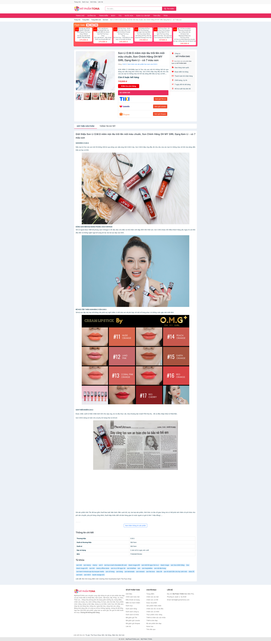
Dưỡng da (92, 15)
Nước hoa (129, 15)
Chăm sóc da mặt (152, 597)
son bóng (119, 571)
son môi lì (87, 575)
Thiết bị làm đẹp (152, 620)
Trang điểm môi (96, 20)
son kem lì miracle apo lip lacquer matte (90, 571)
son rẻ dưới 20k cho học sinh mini (175, 571)
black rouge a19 (134, 565)
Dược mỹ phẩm (151, 603)
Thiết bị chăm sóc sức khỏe (155, 617)
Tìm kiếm (170, 9)
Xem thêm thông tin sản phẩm (135, 525)
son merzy (87, 565)
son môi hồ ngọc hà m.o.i (150, 565)
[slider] (79, 96)
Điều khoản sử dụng (133, 600)
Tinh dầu (156, 15)
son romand (140, 571)
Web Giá (115, 635)
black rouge (165, 565)
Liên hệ (100, 2)
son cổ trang (110, 571)
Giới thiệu (93, 2)
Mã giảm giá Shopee (133, 623)
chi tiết (108, 126)
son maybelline (147, 568)
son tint (92, 568)
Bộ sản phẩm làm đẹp (153, 623)
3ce (187, 565)
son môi (79, 565)
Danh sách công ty (132, 611)
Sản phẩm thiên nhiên (153, 606)
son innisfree (131, 568)
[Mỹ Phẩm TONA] (84, 591)
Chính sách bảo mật (133, 597)
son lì (100, 565)
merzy (95, 565)
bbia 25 (191, 571)
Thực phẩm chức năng (154, 614)
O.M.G (124, 64)
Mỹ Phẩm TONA (146, 639)
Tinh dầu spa (150, 629)
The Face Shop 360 (97, 635)
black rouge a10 (82, 568)
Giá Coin (121, 635)
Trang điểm (103, 15)
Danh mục (85, 2)
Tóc (120, 15)
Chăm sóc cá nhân (152, 611)
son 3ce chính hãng (177, 565)
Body (113, 15)
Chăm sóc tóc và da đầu (154, 608)
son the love (150, 571)
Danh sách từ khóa (132, 614)
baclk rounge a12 (98, 575)
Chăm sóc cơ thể (152, 600)
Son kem (105, 20)
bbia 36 (159, 571)
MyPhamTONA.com (132, 639)
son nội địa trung (160, 568)
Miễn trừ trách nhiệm (133, 603)
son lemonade (129, 571)
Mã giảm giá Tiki (131, 617)
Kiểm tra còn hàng (128, 86)
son (139, 568)
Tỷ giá (87, 635)
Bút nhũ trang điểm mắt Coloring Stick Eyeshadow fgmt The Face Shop (106, 579)
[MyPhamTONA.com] (87, 8)
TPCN (165, 15)
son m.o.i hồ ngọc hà (118, 568)
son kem (79, 575)
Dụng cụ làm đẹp (143, 15)
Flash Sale (79, 25)
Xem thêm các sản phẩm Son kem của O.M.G (142, 64)
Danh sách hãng (131, 608)
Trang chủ (77, 2)
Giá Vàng (108, 635)
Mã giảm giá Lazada (133, 620)
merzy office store (102, 568)
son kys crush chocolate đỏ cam (115, 565)
